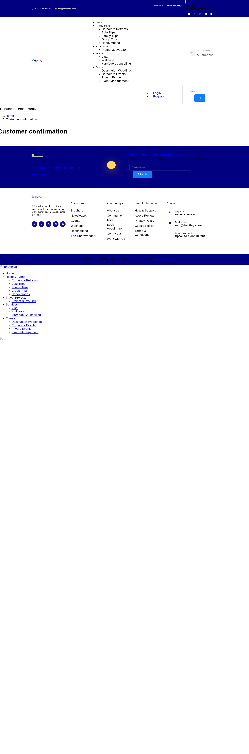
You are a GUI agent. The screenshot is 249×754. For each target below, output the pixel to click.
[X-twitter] (195, 14)
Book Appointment (183, 233)
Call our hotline (204, 50)
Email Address (181, 222)
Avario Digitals (160, 259)
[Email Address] (170, 223)
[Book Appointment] (170, 234)
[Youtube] (211, 14)
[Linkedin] (206, 14)
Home (10, 115)
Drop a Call (180, 211)
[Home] (37, 60)
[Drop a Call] (170, 212)
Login (156, 93)
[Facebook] (189, 14)
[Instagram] (200, 14)
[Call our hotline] (192, 53)
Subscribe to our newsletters (155, 155)
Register (158, 96)
